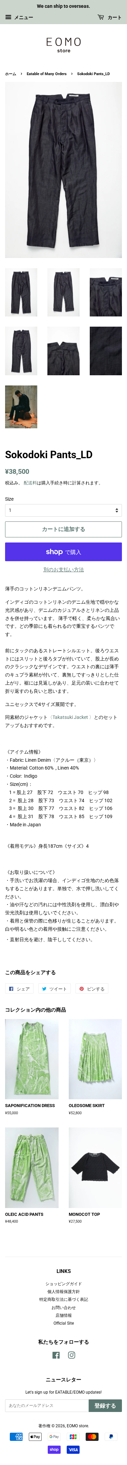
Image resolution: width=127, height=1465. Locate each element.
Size (9, 499)
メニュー (23, 17)
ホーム (10, 74)
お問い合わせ (63, 1307)
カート (114, 17)
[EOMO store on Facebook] (56, 1357)
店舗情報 (64, 1315)
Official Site (64, 1323)
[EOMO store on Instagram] (71, 1357)
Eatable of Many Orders (47, 74)
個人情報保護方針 (63, 1291)
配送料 (30, 482)
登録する (105, 1405)
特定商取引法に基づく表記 (63, 1299)
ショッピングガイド (63, 1283)
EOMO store (77, 1426)
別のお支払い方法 (63, 570)
